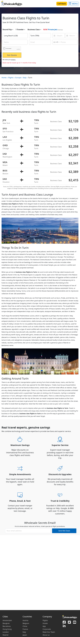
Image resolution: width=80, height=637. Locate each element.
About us (46, 635)
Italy (24, 77)
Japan (25, 635)
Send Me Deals (64, 531)
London (6, 632)
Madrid (5, 635)
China (25, 626)
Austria (25, 620)
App (44, 626)
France (25, 629)
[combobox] (15, 35)
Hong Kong (7, 629)
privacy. (13, 59)
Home (4, 77)
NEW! (45, 29)
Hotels (45, 623)
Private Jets (52, 29)
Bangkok (6, 623)
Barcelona (7, 626)
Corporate (47, 629)
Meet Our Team (49, 632)
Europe (18, 77)
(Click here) (60, 29)
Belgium (26, 623)
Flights (10, 77)
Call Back (62, 3)
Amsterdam (7, 620)
